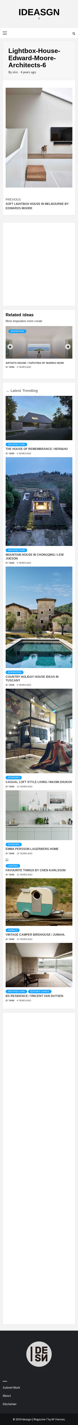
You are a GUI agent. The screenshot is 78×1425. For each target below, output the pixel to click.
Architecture (16, 444)
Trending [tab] (30, 391)
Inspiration (17, 331)
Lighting (13, 866)
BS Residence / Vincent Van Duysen (34, 996)
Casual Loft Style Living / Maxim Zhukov (39, 782)
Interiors (14, 777)
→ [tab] (7, 391)
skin (16, 72)
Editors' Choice (39, 991)
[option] (39, 351)
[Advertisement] (39, 264)
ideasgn (39, 12)
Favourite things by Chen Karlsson (36, 870)
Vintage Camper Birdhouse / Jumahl (35, 934)
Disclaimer (10, 1404)
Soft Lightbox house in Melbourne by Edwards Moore (37, 204)
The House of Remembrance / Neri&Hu (37, 448)
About (7, 1396)
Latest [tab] (16, 391)
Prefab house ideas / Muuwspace (29, 362)
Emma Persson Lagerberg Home (32, 848)
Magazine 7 (41, 1419)
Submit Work (11, 1388)
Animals (12, 930)
